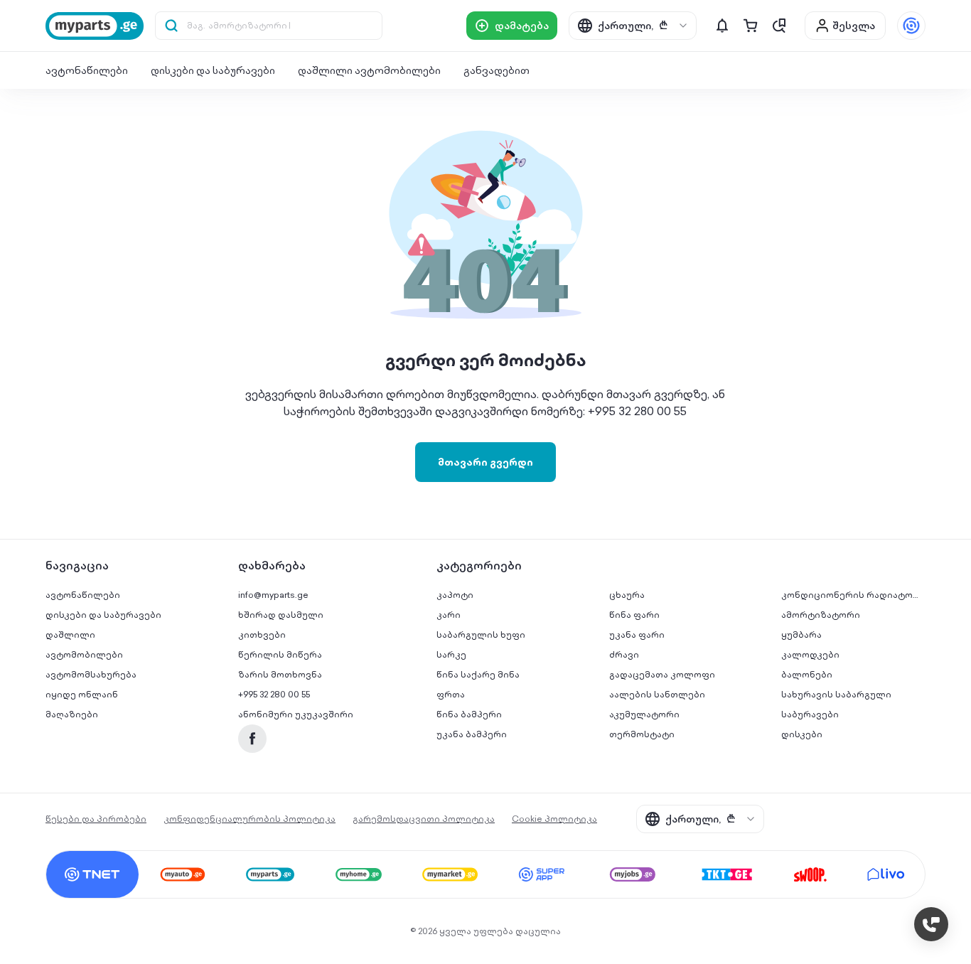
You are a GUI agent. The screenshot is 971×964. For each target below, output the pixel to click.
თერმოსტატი (642, 734)
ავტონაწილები (86, 70)
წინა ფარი (634, 615)
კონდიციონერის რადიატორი (853, 595)
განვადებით (496, 70)
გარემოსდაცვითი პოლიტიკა (424, 819)
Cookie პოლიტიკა (554, 819)
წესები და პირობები (95, 819)
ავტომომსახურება (90, 674)
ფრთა (450, 694)
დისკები (801, 734)
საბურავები (810, 714)
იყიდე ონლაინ (81, 694)
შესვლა (853, 25)
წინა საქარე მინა (478, 674)
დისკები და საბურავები (213, 70)
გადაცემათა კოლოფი (662, 674)
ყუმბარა (801, 634)
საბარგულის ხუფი (480, 634)
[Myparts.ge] (94, 26)
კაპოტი (454, 595)
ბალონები (806, 674)
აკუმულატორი (644, 714)
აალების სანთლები (657, 694)
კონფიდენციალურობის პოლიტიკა (249, 819)
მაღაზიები (71, 714)
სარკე (451, 654)
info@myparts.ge (273, 595)
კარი (448, 615)
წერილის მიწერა (280, 654)
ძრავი (624, 654)
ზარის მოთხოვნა (280, 674)
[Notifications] (722, 25)
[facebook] (252, 738)
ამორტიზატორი (820, 615)
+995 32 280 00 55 (274, 694)
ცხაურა (627, 595)
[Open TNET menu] (911, 25)
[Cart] (750, 25)
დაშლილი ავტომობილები (369, 70)
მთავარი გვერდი (485, 462)
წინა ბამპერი (469, 714)
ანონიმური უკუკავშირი (295, 714)
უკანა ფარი (637, 634)
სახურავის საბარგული (836, 694)
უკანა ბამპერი (471, 734)
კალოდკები (810, 654)
